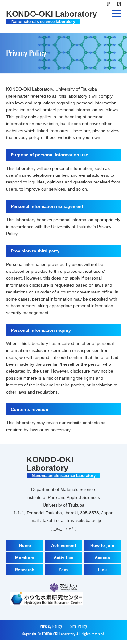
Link (102, 569)
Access (102, 557)
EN (119, 4)
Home (25, 545)
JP (108, 4)
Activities (63, 557)
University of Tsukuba (63, 587)
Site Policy (78, 626)
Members (24, 557)
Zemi (64, 569)
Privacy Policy (51, 626)
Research (25, 569)
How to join (102, 545)
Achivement (63, 545)
